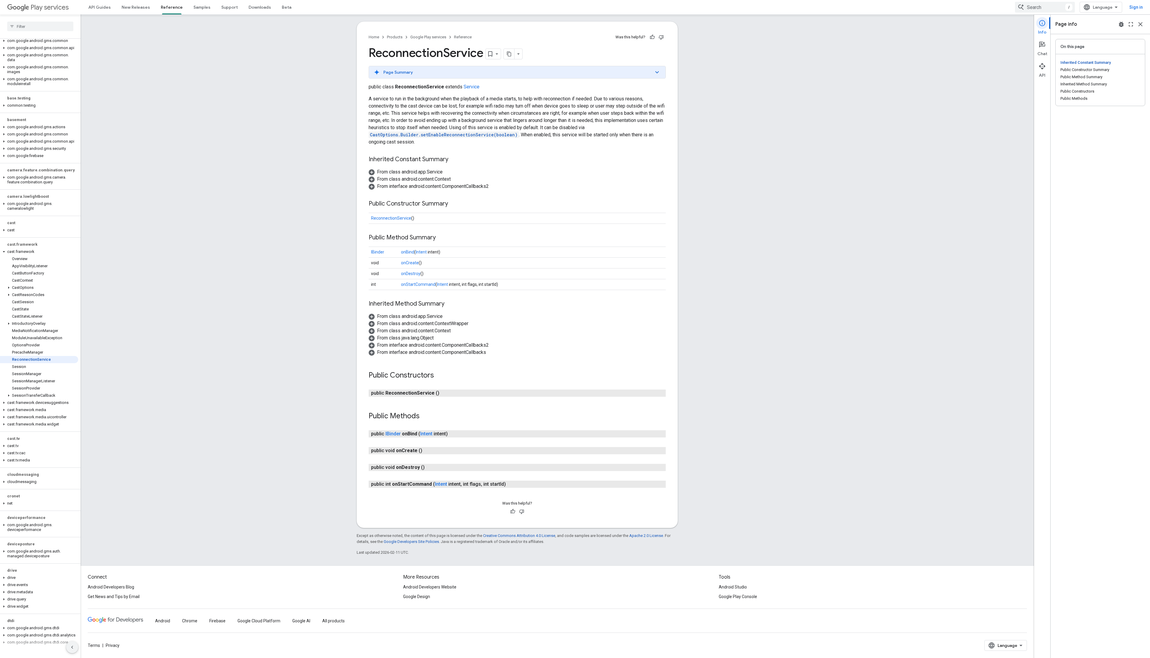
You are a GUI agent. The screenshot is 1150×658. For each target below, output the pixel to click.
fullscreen (1130, 24)
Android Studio (733, 587)
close (1140, 24)
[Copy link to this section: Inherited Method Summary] (450, 304)
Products (394, 37)
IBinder (377, 252)
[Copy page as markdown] (509, 54)
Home (374, 37)
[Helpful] (652, 37)
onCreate (410, 262)
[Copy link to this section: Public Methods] (426, 416)
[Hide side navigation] (72, 647)
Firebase (217, 620)
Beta (286, 7)
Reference (172, 7)
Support (229, 7)
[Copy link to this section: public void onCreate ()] (428, 450)
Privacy (112, 645)
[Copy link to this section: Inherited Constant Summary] (454, 159)
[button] (39, 40)
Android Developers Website (429, 587)
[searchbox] (40, 26)
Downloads (260, 7)
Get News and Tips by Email (114, 596)
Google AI (301, 620)
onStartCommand (418, 284)
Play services (50, 7)
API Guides (99, 7)
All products (333, 620)
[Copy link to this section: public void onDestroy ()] (431, 467)
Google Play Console (738, 596)
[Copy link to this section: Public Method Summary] (442, 238)
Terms (94, 645)
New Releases (136, 7)
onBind (407, 252)
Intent (421, 252)
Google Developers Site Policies (411, 541)
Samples (202, 7)
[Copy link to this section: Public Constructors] (440, 375)
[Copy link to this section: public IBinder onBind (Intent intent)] (454, 433)
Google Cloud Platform (258, 620)
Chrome (189, 620)
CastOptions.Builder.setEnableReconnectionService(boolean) (444, 135)
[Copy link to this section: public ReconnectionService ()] (445, 393)
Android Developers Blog (111, 587)
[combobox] (1045, 7)
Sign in (1136, 7)
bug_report (1121, 24)
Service (471, 87)
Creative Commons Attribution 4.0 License (519, 535)
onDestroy (410, 273)
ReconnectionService (391, 218)
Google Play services (428, 37)
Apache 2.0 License (646, 535)
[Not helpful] (661, 37)
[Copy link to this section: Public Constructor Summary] (454, 204)
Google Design (416, 596)
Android (162, 620)
